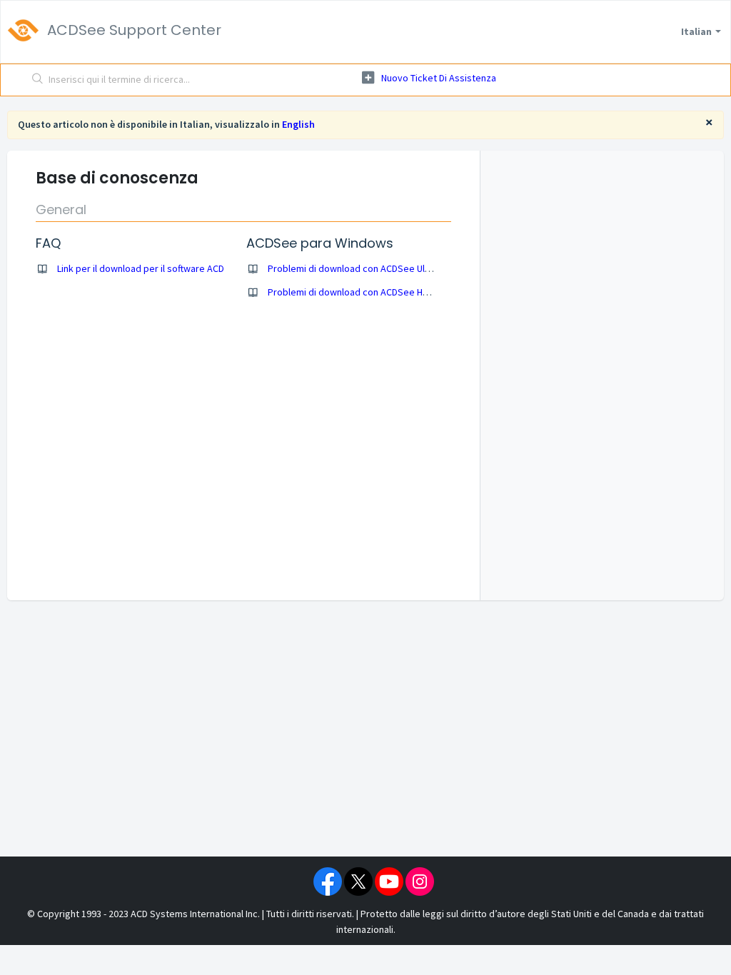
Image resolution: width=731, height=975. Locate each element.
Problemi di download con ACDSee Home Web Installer (384, 292)
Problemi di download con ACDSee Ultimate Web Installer (389, 268)
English (298, 124)
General (61, 209)
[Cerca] (38, 80)
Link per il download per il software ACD (140, 268)
